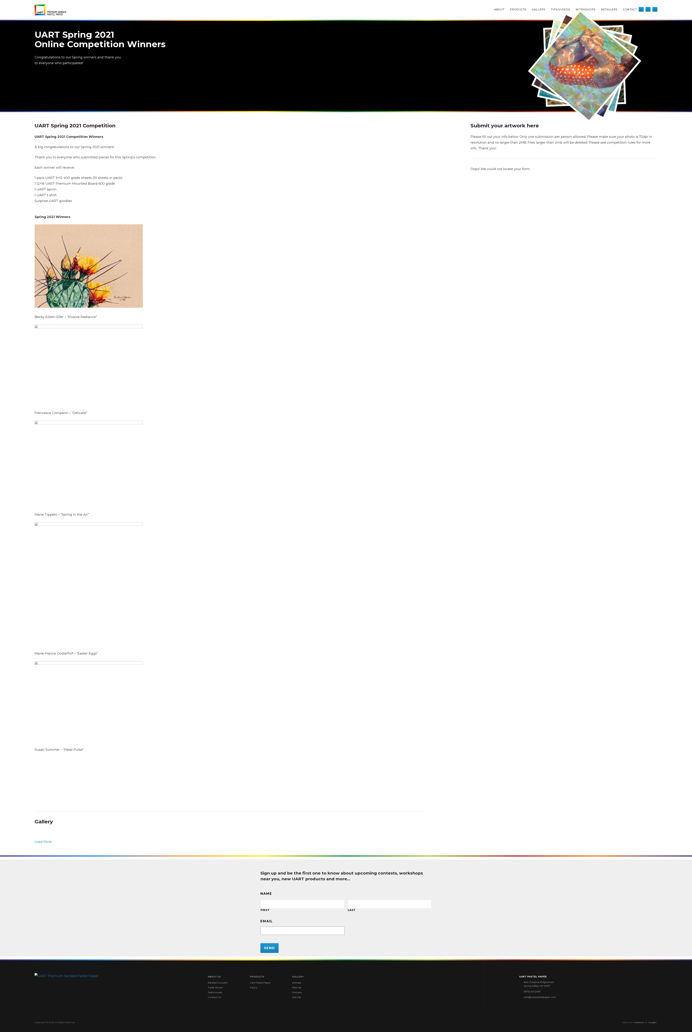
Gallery (538, 9)
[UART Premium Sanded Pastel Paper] (50, 10)
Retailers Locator (218, 982)
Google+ (652, 1022)
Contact (630, 9)
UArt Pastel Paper (260, 982)
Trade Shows (215, 987)
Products (518, 9)
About (499, 9)
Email (266, 921)
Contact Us (214, 997)
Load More (43, 842)
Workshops (586, 9)
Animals (296, 982)
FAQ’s (253, 987)
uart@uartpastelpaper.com (540, 997)
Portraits (297, 992)
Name (266, 894)
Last (352, 910)
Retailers (609, 9)
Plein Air (296, 987)
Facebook (639, 1022)
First (265, 910)
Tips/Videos (560, 9)
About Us (214, 976)
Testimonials (215, 992)
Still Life (296, 997)
